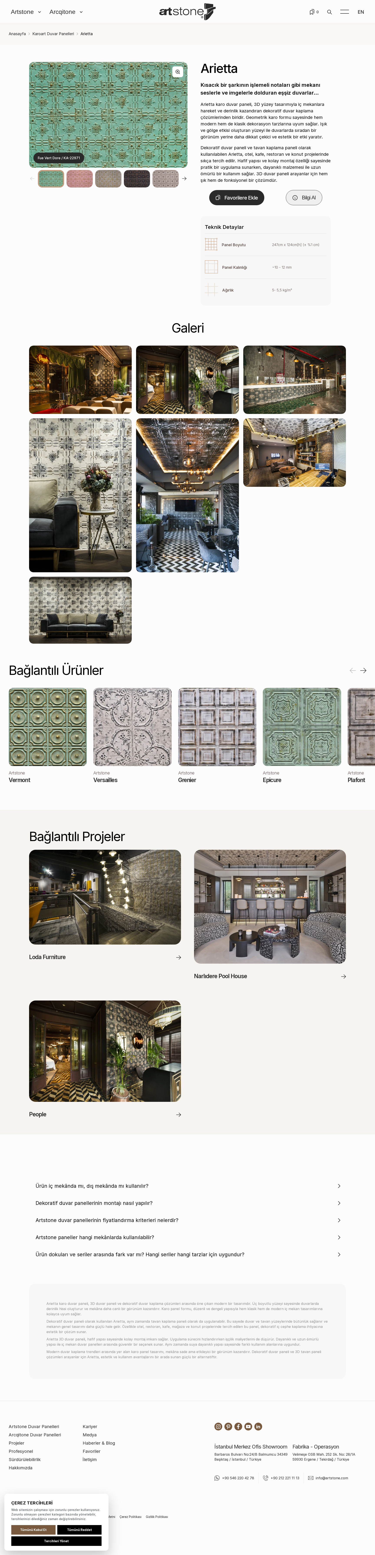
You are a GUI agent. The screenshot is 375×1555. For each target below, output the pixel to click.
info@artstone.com (332, 1478)
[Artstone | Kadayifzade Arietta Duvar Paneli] (294, 380)
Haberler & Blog (99, 1443)
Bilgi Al (309, 197)
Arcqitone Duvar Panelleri (35, 1434)
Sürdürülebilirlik (25, 1459)
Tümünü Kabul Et (33, 1530)
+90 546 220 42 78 (238, 1478)
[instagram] (218, 1426)
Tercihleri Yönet (56, 1541)
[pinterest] (228, 1426)
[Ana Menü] (344, 11)
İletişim (90, 1459)
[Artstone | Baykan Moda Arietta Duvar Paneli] (80, 495)
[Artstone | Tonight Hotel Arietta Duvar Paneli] (187, 495)
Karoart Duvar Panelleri (53, 33)
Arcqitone (62, 11)
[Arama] (329, 11)
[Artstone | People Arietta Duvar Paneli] (80, 380)
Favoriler (91, 1451)
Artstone (22, 11)
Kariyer (90, 1426)
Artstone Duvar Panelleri (34, 1426)
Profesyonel (21, 1451)
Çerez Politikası (130, 1517)
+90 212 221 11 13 (285, 1478)
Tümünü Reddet (79, 1530)
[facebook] (238, 1426)
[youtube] (248, 1426)
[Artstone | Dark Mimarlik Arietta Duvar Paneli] (294, 452)
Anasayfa (17, 33)
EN (361, 12)
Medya (90, 1434)
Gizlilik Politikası (157, 1517)
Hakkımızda (20, 1467)
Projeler (16, 1443)
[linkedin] (258, 1426)
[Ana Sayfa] (187, 12)
